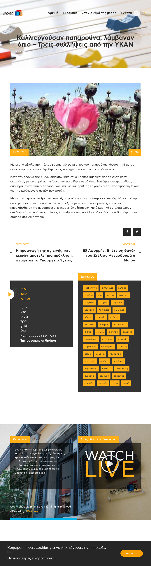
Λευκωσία (104, 310)
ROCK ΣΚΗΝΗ (91, 288)
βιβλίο (88, 332)
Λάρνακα (117, 302)
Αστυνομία (107, 288)
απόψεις (103, 324)
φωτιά (126, 383)
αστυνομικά (119, 324)
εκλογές (127, 332)
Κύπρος (103, 302)
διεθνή (100, 332)
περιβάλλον (91, 368)
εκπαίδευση (91, 339)
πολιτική (106, 368)
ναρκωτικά (115, 354)
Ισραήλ (110, 295)
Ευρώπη (89, 295)
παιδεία (104, 361)
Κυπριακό (89, 302)
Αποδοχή (131, 553)
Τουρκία (101, 317)
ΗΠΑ (100, 295)
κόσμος (122, 346)
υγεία (115, 383)
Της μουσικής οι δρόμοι (38, 340)
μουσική (100, 354)
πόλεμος (104, 376)
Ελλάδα (122, 288)
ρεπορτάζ (119, 376)
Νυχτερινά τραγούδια (24, 319)
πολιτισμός (122, 368)
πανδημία (118, 361)
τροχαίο (102, 383)
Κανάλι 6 (123, 295)
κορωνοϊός (90, 346)
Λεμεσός (89, 310)
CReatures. (32, 511)
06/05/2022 (19, 152)
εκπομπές (107, 339)
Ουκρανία (119, 310)
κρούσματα (107, 346)
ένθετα (114, 317)
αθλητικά (89, 324)
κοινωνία (122, 339)
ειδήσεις (113, 332)
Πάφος (88, 317)
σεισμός (89, 383)
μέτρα (88, 354)
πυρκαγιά (89, 376)
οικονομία (90, 361)
